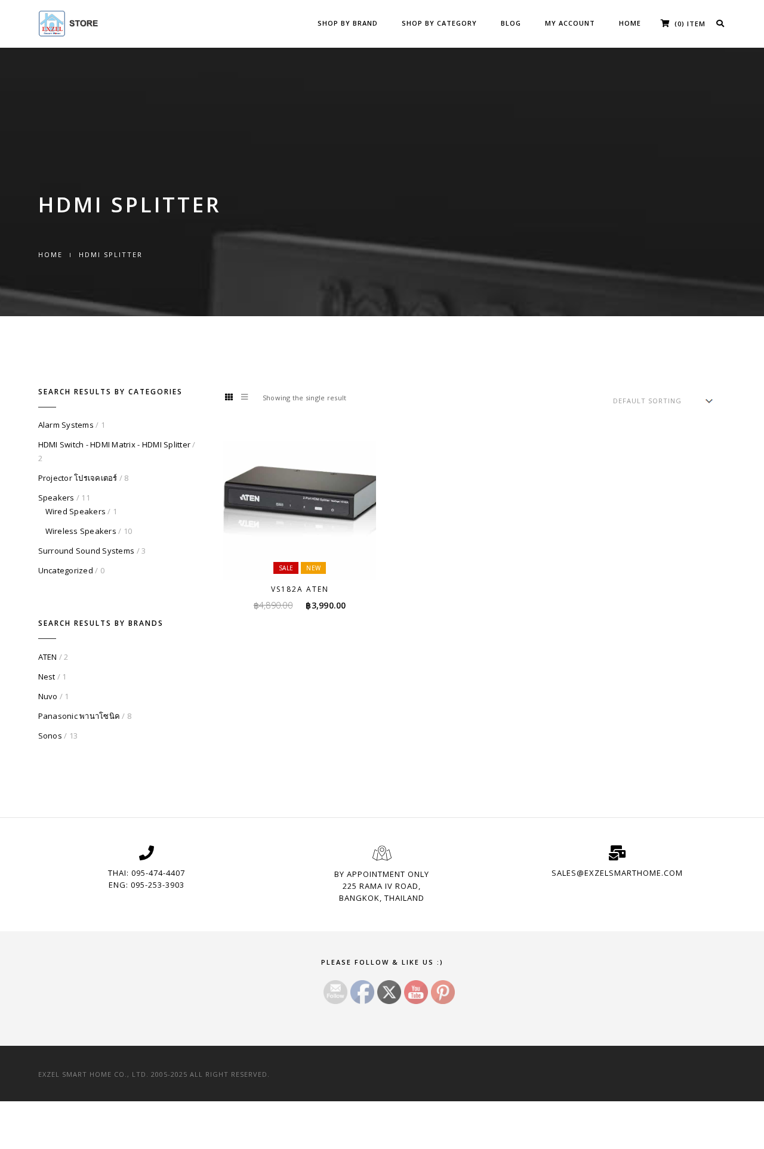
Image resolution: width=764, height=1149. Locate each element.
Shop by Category (439, 22)
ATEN (47, 656)
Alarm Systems (66, 424)
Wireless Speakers (80, 531)
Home (630, 22)
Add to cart (307, 558)
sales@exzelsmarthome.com (617, 872)
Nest (47, 676)
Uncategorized (65, 570)
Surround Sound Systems (86, 550)
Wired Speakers (75, 511)
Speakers (56, 497)
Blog (511, 22)
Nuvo (48, 696)
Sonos (50, 735)
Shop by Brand (348, 22)
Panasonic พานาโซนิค (79, 716)
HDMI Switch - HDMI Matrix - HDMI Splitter (114, 444)
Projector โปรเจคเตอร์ (78, 477)
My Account (570, 22)
